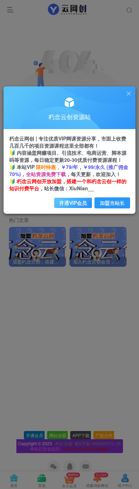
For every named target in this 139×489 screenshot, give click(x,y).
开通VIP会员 (73, 202)
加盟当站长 (112, 202)
